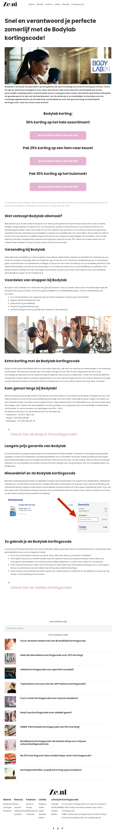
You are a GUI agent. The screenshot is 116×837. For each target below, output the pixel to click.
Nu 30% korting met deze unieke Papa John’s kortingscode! (56, 755)
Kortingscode (70, 799)
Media (54, 814)
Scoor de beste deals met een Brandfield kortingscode (53, 640)
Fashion (31, 799)
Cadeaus (30, 814)
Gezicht (17, 807)
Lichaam (18, 814)
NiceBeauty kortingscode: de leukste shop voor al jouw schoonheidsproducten (53, 743)
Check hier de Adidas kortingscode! (41, 587)
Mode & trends (29, 806)
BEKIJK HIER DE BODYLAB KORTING (58, 135)
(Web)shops (32, 810)
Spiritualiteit (56, 807)
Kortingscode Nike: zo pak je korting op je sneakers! (51, 770)
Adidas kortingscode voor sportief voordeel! (47, 669)
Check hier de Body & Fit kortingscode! (43, 434)
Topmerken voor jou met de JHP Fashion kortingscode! (53, 683)
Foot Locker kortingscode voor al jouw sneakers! (49, 698)
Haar (16, 804)
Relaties (42, 814)
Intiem (41, 817)
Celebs (54, 810)
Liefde (42, 799)
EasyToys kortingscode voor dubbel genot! (46, 712)
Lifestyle (56, 799)
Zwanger (7, 807)
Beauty (18, 799)
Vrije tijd (54, 804)
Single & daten (42, 806)
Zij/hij (41, 810)
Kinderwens (8, 804)
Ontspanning (20, 810)
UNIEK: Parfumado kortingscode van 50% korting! (50, 726)
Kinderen (7, 810)
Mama (7, 799)
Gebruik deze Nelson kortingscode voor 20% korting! (51, 655)
